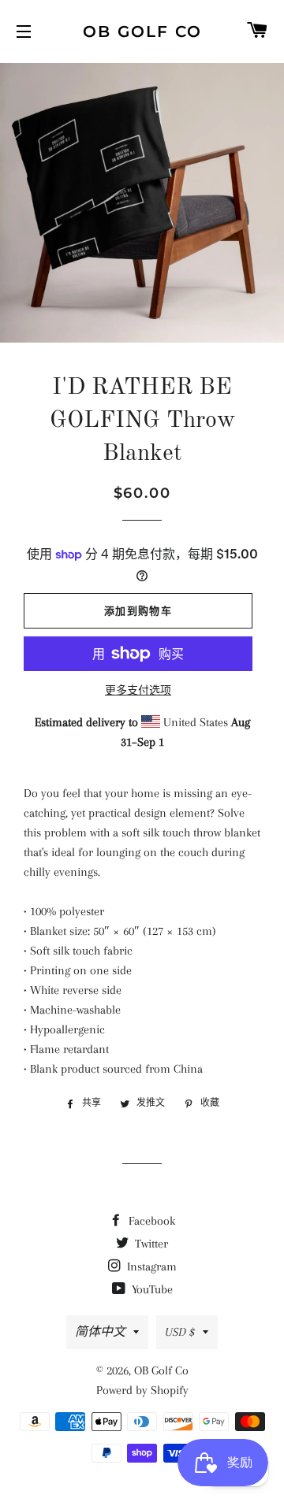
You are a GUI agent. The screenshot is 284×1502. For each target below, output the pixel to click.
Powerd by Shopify (142, 1390)
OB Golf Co (142, 31)
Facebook (150, 1221)
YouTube (151, 1289)
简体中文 (100, 1332)
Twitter (150, 1244)
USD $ (180, 1332)
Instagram (150, 1266)
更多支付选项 (138, 690)
